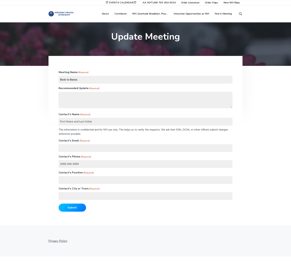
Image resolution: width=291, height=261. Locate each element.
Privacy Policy (57, 241)
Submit (72, 207)
